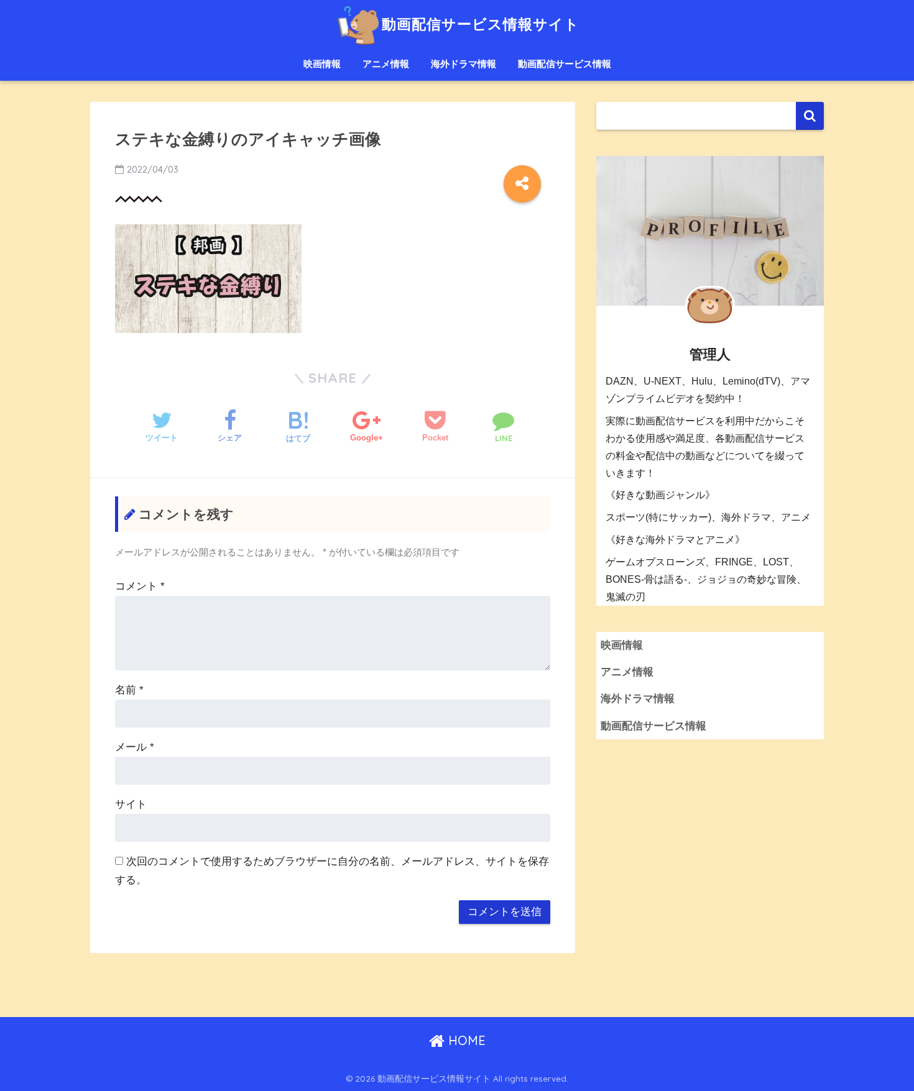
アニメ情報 (385, 63)
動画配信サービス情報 (564, 63)
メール (134, 747)
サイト (131, 804)
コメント (140, 586)
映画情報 (322, 63)
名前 (129, 690)
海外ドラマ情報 (463, 63)
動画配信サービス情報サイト (480, 24)
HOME (465, 1040)
